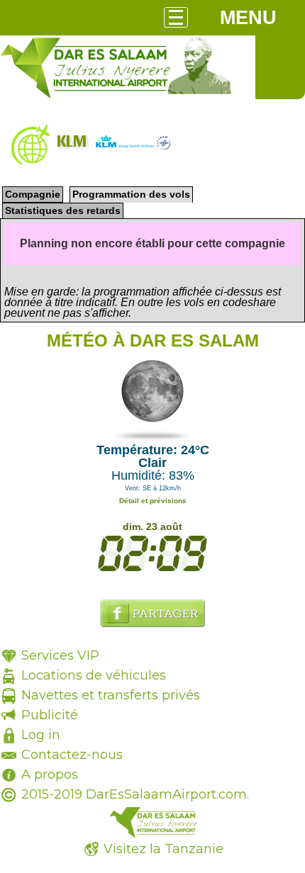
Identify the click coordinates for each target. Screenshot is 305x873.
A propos (49, 774)
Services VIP (60, 655)
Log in (40, 735)
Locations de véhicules (93, 675)
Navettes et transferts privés (110, 695)
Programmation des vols (131, 194)
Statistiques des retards (63, 210)
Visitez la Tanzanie (163, 849)
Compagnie (32, 194)
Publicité (49, 715)
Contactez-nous (72, 754)
